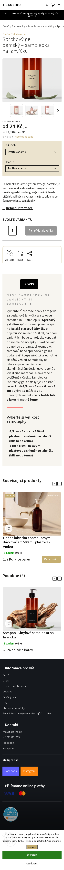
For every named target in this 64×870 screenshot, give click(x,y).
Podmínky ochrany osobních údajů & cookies (26, 714)
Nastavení (32, 847)
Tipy (4, 703)
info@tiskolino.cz (12, 732)
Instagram (8, 748)
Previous (55, 483)
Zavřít (53, 264)
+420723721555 (11, 737)
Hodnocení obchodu (14, 686)
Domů (5, 675)
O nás (5, 681)
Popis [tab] (29, 284)
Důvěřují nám (9, 697)
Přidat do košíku (43, 231)
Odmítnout (32, 863)
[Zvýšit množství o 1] (19, 230)
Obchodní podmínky (13, 708)
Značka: (14, 34)
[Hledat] (47, 4)
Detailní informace (19, 208)
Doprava (7, 692)
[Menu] (59, 5)
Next (60, 483)
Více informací (54, 841)
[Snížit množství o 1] (4, 230)
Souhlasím (32, 855)
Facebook (8, 743)
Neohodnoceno (24, 137)
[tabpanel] (32, 525)
